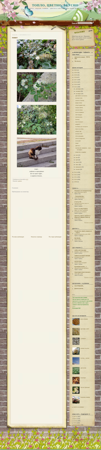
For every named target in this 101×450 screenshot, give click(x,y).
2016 (75, 82)
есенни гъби (78, 98)
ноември (78, 91)
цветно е (77, 145)
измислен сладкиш (80, 152)
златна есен (78, 117)
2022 (75, 70)
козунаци (83, 377)
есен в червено (79, 112)
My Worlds (77, 238)
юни (77, 157)
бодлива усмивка (85, 397)
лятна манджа (79, 136)
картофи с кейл (85, 329)
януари (78, 169)
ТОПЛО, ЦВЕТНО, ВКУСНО (55, 5)
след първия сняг (80, 105)
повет (15, 38)
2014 (75, 87)
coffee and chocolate (80, 250)
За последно (77, 218)
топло (75, 423)
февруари (78, 167)
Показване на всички (88, 222)
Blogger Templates (77, 437)
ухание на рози (85, 348)
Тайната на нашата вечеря (82, 255)
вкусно (75, 418)
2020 (75, 72)
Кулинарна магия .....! (80, 266)
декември (78, 89)
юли (77, 155)
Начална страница (36, 237)
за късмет (78, 141)
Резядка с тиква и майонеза (81, 251)
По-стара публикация (55, 237)
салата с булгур (79, 100)
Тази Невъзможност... (79, 197)
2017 (75, 79)
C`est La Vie (77, 202)
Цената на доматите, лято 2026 (82, 234)
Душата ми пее (78, 288)
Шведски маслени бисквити (81, 268)
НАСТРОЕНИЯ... (79, 286)
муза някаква (84, 319)
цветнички (83, 368)
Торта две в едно (78, 273)
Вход (41, 24)
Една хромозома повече (80, 192)
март (77, 164)
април (77, 162)
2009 (75, 182)
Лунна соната (77, 239)
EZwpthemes (88, 439)
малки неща (77, 261)
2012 (75, 174)
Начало (27, 24)
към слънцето (79, 122)
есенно (77, 119)
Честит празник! (85, 387)
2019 (75, 75)
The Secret (77, 61)
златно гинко (79, 110)
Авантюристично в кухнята (82, 272)
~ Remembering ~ (79, 196)
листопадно (78, 114)
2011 (75, 177)
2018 (75, 77)
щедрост (77, 124)
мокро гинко (78, 103)
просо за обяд (79, 129)
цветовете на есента (81, 95)
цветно (20, 181)
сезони (75, 421)
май (77, 160)
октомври (78, 93)
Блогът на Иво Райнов (81, 208)
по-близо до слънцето (81, 126)
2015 (75, 84)
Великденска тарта (79, 257)
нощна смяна (79, 107)
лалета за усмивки (78, 407)
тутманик (83, 338)
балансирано (77, 425)
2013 (75, 172)
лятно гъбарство (80, 138)
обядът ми (78, 131)
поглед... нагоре (85, 358)
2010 (75, 179)
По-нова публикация (18, 237)
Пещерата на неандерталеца (82, 190)
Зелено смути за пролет (80, 262)
